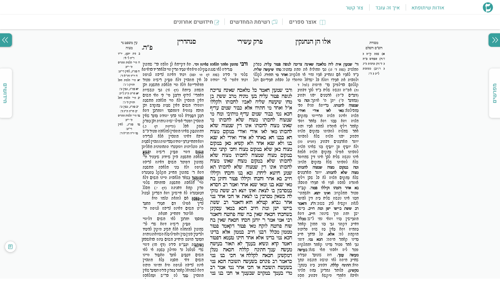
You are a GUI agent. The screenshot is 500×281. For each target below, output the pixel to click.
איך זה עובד (388, 7)
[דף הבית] (488, 11)
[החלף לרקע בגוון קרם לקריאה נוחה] (10, 246)
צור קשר (354, 7)
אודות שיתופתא (427, 7)
